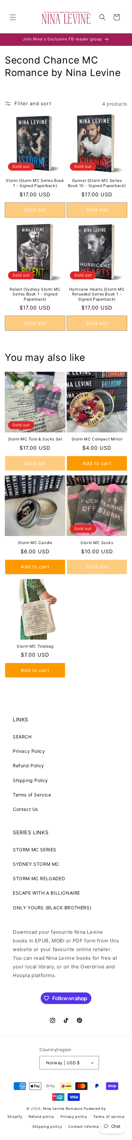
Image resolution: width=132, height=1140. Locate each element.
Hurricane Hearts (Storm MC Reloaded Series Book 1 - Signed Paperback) (97, 294)
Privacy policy (74, 1116)
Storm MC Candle (35, 542)
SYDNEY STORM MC (36, 864)
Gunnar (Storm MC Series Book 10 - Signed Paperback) (97, 183)
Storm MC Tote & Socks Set (35, 439)
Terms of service (108, 1116)
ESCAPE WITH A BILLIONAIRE (46, 893)
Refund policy (41, 1116)
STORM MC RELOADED (39, 878)
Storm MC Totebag (35, 646)
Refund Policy (28, 765)
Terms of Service (32, 794)
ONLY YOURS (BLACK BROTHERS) (52, 907)
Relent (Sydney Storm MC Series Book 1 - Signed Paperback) (35, 294)
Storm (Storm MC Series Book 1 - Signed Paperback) (35, 183)
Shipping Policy (30, 780)
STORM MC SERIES (34, 849)
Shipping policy (47, 1126)
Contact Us (25, 809)
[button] (13, 17)
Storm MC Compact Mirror (97, 439)
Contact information (87, 1126)
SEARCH (22, 736)
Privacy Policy (29, 751)
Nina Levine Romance (62, 1108)
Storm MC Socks (96, 542)
